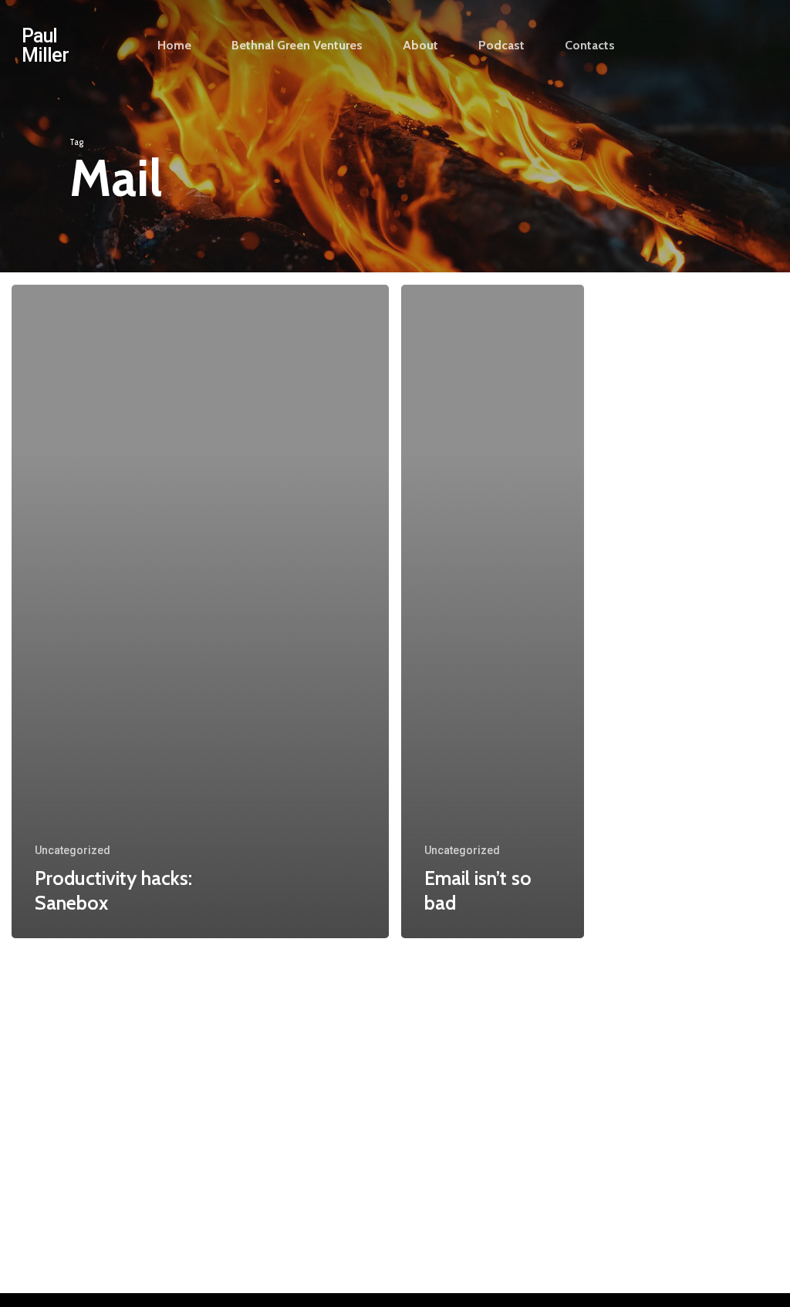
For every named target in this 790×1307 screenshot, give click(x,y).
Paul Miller (45, 45)
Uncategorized (72, 850)
